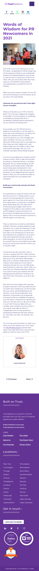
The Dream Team (26, 440)
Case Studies (8, 435)
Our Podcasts (8, 445)
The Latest (24, 435)
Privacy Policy (25, 445)
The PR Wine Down (13, 328)
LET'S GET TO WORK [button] (13, 522)
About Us (7, 440)
